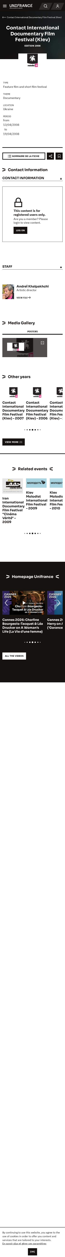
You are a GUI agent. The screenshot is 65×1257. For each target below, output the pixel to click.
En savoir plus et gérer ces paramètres (24, 1243)
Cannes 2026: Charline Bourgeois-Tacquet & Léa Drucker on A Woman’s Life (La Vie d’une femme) (22, 626)
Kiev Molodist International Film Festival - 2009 (36, 500)
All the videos (14, 655)
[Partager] (50, 156)
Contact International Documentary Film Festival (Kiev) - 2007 (13, 410)
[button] (42, 343)
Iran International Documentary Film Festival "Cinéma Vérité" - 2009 (13, 510)
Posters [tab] (32, 331)
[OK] (32, 1251)
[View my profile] (57, 6)
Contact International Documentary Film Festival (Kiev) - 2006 (37, 410)
